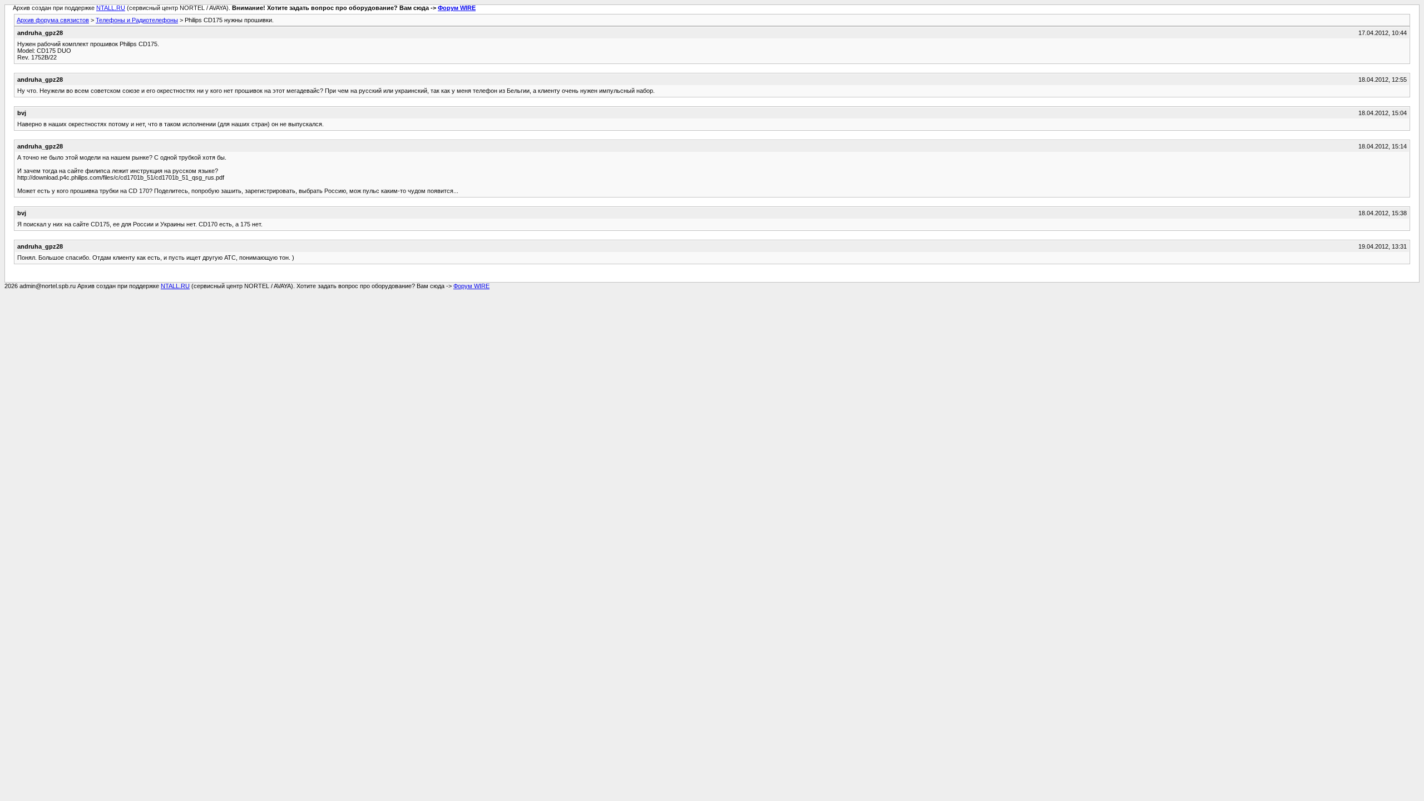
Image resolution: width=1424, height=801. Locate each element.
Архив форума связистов (53, 20)
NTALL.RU (110, 7)
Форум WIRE (457, 7)
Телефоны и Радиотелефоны (137, 20)
